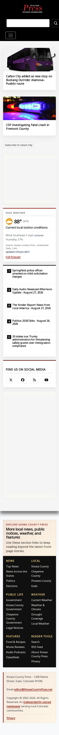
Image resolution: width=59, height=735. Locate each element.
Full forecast (13, 257)
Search (35, 642)
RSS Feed (37, 647)
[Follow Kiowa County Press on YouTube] (46, 380)
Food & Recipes (15, 642)
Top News (12, 566)
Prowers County (41, 581)
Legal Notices (14, 628)
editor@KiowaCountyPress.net (33, 689)
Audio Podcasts (16, 652)
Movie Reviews (15, 647)
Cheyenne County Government (14, 618)
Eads (34, 586)
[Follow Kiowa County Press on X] (11, 380)
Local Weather (40, 623)
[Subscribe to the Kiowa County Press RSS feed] (34, 380)
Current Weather (41, 600)
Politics (10, 581)
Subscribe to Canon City (18, 145)
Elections (12, 586)
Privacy (35, 661)
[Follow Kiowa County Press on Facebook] (23, 380)
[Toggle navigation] (10, 35)
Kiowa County (40, 566)
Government (14, 600)
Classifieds (12, 657)
